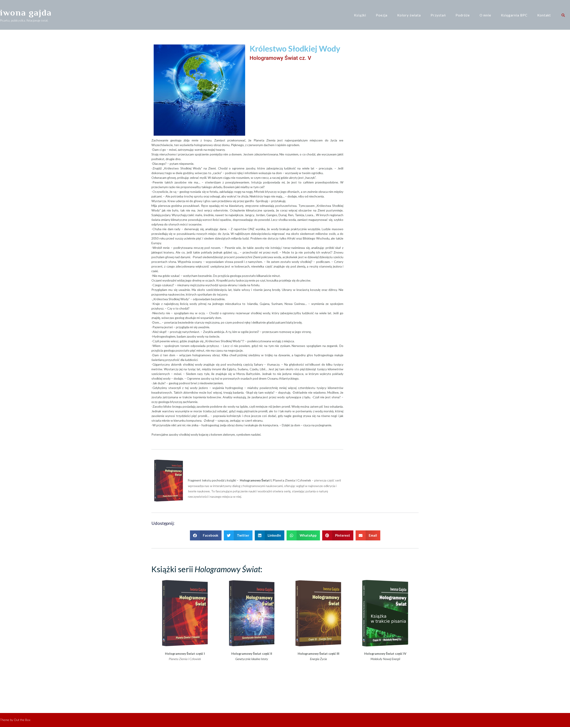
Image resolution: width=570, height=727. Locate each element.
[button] (206, 535)
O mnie (485, 15)
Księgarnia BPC (514, 15)
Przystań (438, 15)
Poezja (381, 15)
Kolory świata (409, 15)
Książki (360, 15)
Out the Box (22, 720)
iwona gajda (26, 13)
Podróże (463, 15)
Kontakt (544, 15)
